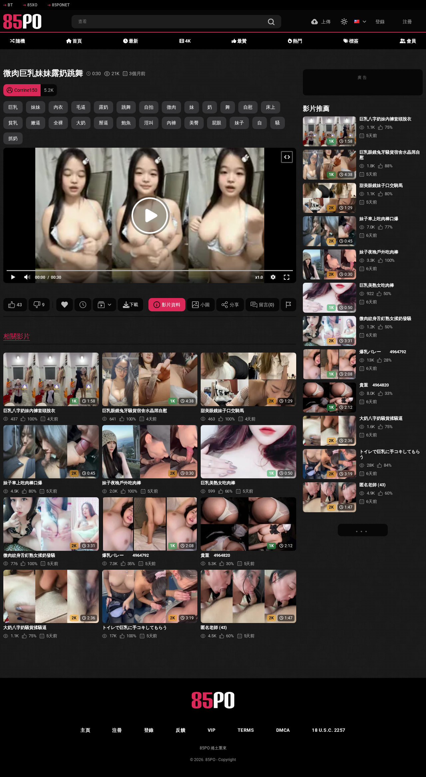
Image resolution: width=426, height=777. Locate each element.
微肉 (171, 107)
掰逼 (103, 122)
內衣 (58, 107)
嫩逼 (35, 122)
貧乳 (13, 122)
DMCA (283, 730)
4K (187, 41)
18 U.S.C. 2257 (328, 730)
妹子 (239, 122)
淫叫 (148, 122)
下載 (133, 304)
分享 (234, 304)
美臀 (194, 122)
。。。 (363, 530)
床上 (270, 107)
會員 (411, 41)
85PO (210, 759)
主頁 (85, 730)
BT (10, 5)
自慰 (248, 107)
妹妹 (35, 107)
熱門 (297, 41)
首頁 (77, 41)
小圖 (205, 304)
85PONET (61, 5)
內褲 (171, 122)
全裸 (58, 122)
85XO (32, 5)
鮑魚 (126, 122)
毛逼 (81, 107)
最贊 (241, 41)
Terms (246, 730)
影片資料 (171, 304)
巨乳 (13, 107)
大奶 (81, 122)
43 (19, 304)
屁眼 (216, 122)
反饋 (180, 730)
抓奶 (13, 138)
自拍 (148, 107)
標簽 (353, 41)
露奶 (103, 107)
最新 (133, 41)
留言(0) (266, 304)
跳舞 (126, 107)
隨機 (20, 41)
